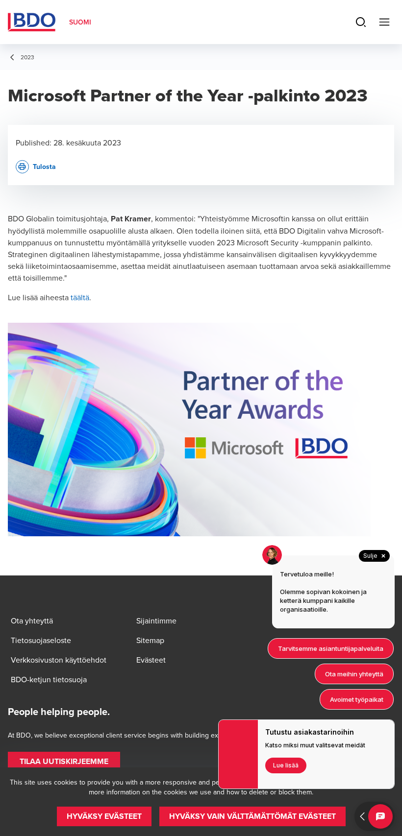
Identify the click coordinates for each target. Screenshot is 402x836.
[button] (64, 761)
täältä (80, 297)
